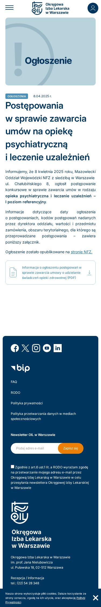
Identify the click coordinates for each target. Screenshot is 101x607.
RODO (15, 393)
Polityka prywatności (27, 403)
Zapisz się (70, 448)
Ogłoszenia (17, 96)
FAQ (14, 382)
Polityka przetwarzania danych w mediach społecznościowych (43, 416)
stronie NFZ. (81, 251)
